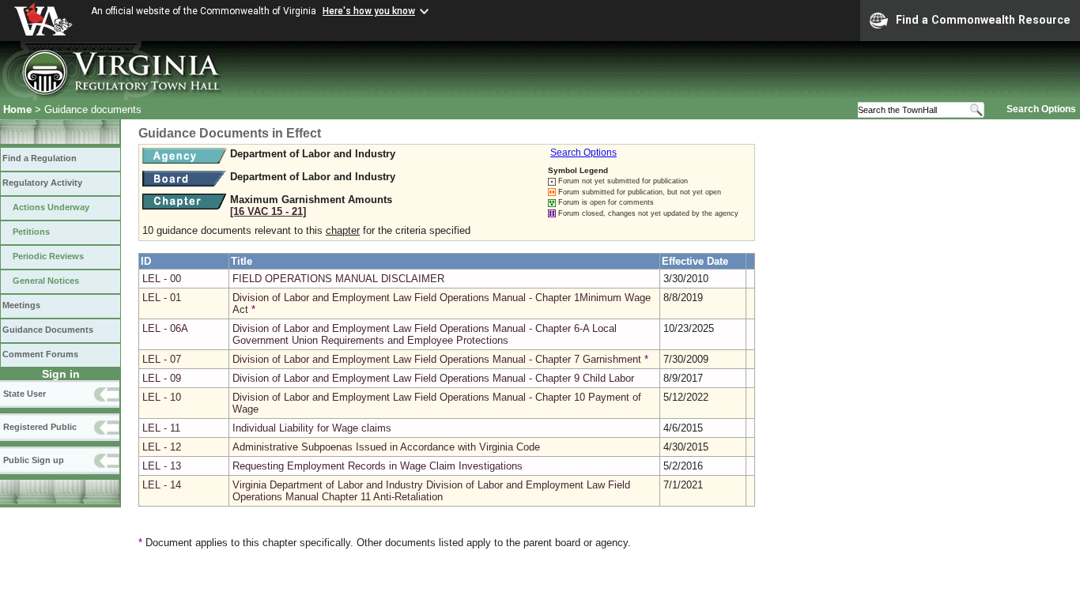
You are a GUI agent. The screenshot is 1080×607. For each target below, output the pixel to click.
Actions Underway (51, 207)
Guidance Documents (47, 329)
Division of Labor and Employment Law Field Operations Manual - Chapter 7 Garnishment (436, 359)
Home (17, 109)
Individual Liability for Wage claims (311, 428)
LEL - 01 (161, 298)
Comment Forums (40, 354)
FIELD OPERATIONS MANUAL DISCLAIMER (338, 279)
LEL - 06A (165, 328)
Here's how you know (369, 11)
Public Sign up (33, 460)
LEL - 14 (161, 485)
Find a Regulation (39, 158)
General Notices (46, 280)
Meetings (21, 305)
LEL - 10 (161, 397)
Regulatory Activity (42, 182)
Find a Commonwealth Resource (983, 19)
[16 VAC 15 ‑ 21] (268, 211)
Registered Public (40, 427)
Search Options (1041, 109)
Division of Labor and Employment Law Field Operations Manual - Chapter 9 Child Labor (433, 378)
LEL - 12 (161, 447)
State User (24, 393)
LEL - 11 (161, 428)
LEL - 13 (161, 466)
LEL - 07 (161, 359)
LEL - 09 (161, 378)
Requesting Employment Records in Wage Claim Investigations (377, 466)
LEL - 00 (161, 279)
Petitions (31, 231)
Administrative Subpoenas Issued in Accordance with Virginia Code (386, 447)
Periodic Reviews (48, 256)
